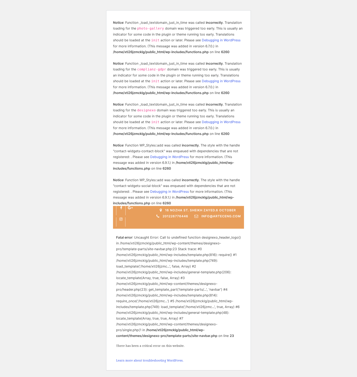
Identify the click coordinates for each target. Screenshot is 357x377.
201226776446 (175, 216)
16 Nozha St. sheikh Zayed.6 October (200, 210)
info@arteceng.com (221, 216)
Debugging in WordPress (221, 40)
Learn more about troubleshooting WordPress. (149, 360)
